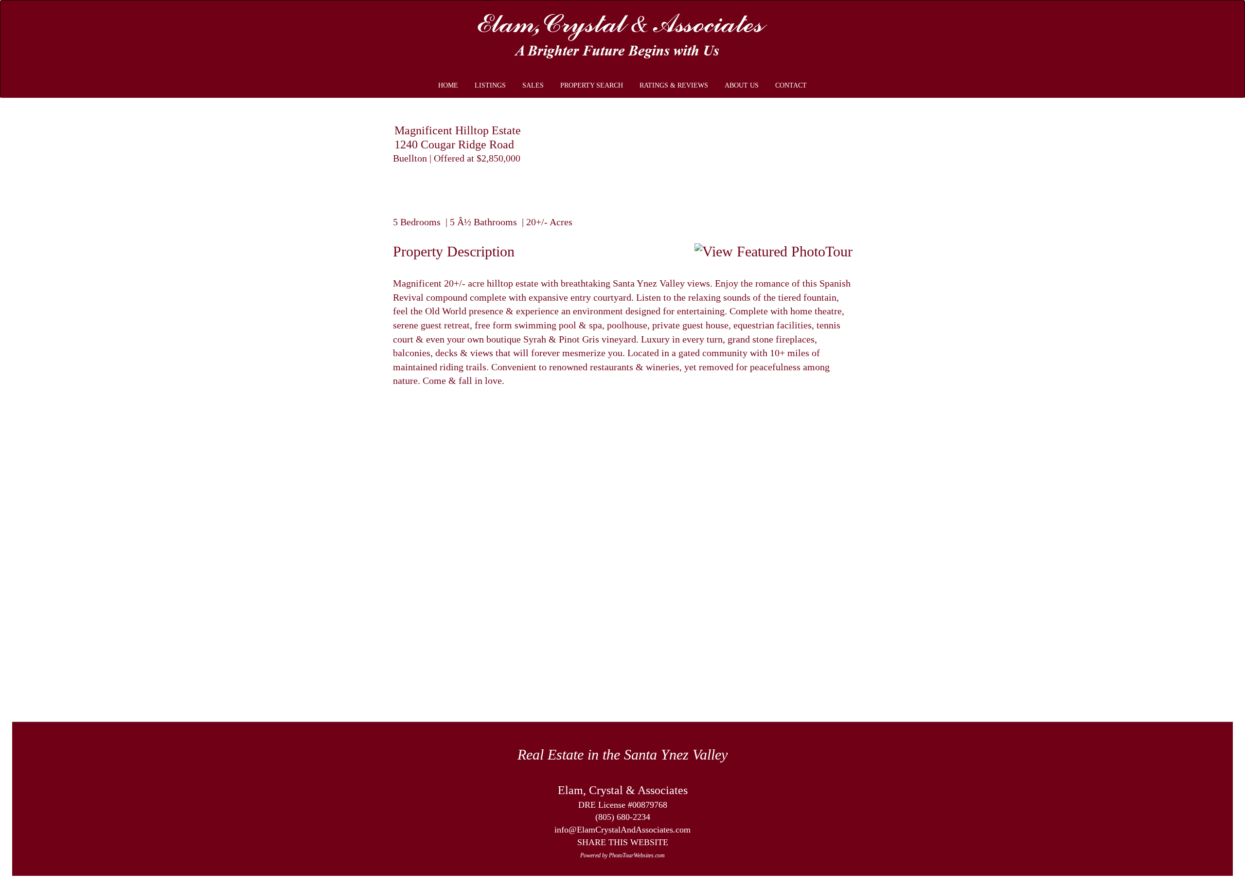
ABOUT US (742, 85)
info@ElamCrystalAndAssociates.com (622, 829)
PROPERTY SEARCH (591, 85)
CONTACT (791, 85)
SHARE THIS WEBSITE (622, 842)
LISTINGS (490, 85)
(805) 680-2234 (622, 817)
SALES (533, 85)
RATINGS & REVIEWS (674, 85)
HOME (448, 85)
